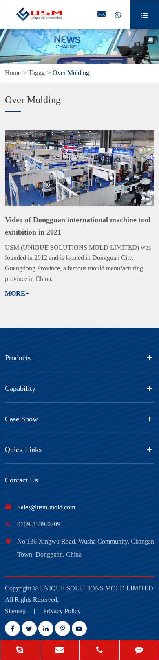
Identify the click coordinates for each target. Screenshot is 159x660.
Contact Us (21, 480)
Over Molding (71, 72)
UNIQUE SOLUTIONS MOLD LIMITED (96, 588)
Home (13, 72)
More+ (17, 293)
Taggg (37, 72)
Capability (20, 388)
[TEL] (99, 651)
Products (18, 358)
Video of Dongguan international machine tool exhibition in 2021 (77, 226)
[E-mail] (60, 651)
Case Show (21, 419)
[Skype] (20, 651)
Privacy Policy (62, 610)
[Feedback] (139, 651)
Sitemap (15, 610)
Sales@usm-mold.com (46, 507)
